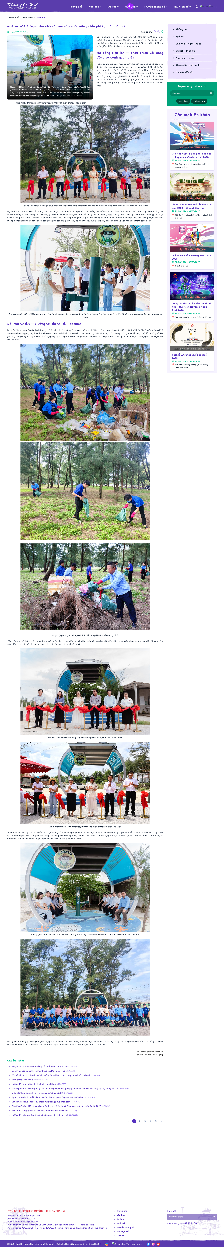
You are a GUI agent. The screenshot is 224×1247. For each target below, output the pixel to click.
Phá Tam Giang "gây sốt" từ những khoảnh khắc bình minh (40, 1110)
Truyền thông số (154, 6)
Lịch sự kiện (199, 101)
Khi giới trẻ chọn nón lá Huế (25, 1079)
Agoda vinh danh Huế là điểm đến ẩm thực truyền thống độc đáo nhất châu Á (49, 1097)
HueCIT (97, 1244)
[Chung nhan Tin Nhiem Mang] (127, 1243)
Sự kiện (180, 36)
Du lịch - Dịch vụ (185, 50)
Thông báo (182, 29)
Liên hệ (120, 1235)
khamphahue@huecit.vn (26, 1221)
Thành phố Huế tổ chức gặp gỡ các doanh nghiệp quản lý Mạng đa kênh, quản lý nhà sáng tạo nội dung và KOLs (66, 1088)
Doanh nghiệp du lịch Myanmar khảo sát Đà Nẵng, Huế (38, 1071)
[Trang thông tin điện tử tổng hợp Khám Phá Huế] (22, 6)
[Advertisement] (85, 1162)
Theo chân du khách (188, 65)
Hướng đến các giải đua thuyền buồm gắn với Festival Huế (40, 1115)
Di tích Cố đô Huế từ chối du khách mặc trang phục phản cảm (41, 1101)
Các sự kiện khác (192, 114)
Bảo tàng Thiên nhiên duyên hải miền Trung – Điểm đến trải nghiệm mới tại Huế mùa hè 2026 (56, 1106)
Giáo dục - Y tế (185, 58)
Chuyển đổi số (184, 72)
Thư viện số (181, 6)
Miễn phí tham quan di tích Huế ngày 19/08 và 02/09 (37, 1093)
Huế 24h (130, 6)
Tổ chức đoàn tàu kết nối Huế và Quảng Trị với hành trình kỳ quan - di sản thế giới (51, 1075)
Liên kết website (176, 1217)
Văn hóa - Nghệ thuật (188, 43)
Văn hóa (94, 6)
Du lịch (112, 6)
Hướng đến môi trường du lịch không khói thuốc (34, 1084)
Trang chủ (75, 6)
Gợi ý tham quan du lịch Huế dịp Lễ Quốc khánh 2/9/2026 (39, 1066)
